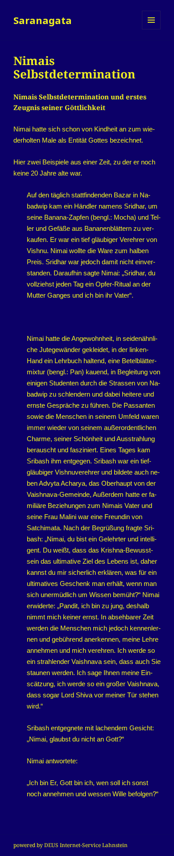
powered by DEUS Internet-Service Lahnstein (70, 845)
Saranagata (42, 20)
